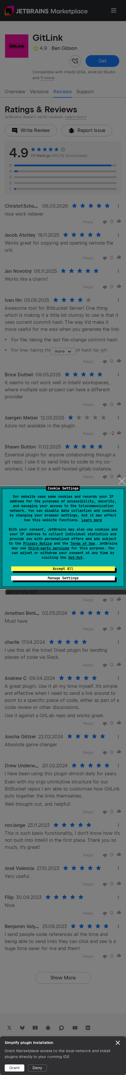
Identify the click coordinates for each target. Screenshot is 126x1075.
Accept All (63, 568)
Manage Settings (63, 578)
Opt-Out (75, 557)
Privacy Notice (37, 543)
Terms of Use (82, 543)
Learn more (91, 520)
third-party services (48, 548)
